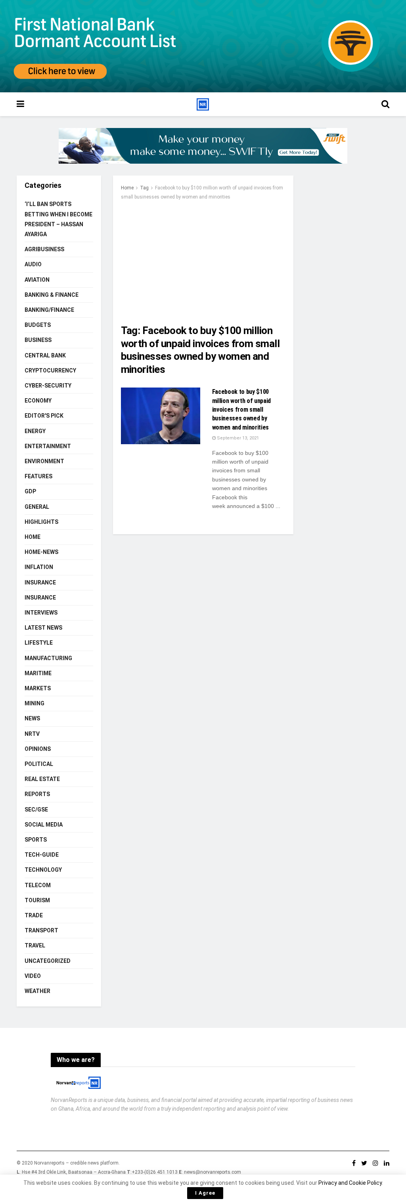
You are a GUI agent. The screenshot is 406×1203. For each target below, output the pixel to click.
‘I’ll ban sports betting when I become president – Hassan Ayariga (58, 219)
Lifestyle (39, 643)
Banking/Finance (49, 310)
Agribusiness (44, 249)
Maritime (38, 673)
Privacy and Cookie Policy (350, 1183)
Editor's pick (44, 415)
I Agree (205, 1193)
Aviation (37, 280)
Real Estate (42, 779)
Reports (37, 794)
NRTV (32, 734)
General (37, 507)
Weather (37, 991)
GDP (30, 491)
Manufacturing (48, 658)
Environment (44, 461)
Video (33, 976)
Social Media (44, 824)
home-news (41, 552)
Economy (38, 400)
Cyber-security (48, 385)
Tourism (37, 900)
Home (127, 188)
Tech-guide (42, 855)
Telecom (38, 885)
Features (38, 476)
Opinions (38, 749)
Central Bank (45, 355)
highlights (41, 522)
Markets (38, 688)
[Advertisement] (203, 260)
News (32, 718)
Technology (43, 870)
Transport (41, 930)
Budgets (38, 325)
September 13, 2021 (237, 438)
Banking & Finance (52, 295)
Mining (34, 703)
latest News (43, 627)
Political (39, 764)
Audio (33, 264)
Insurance (40, 582)
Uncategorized (48, 961)
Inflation (39, 567)
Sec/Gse (36, 809)
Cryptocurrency (50, 370)
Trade (34, 915)
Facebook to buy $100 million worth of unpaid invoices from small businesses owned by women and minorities (241, 409)
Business (38, 340)
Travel (35, 945)
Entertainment (48, 446)
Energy (35, 431)
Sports (36, 839)
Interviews (41, 612)
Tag (144, 188)
